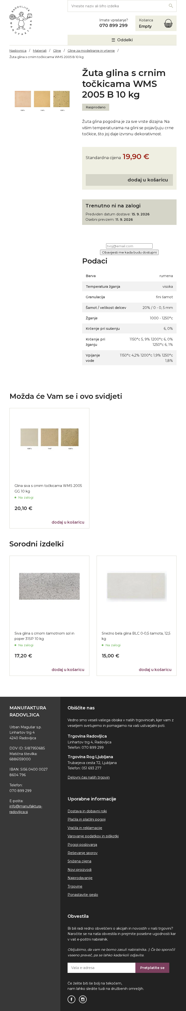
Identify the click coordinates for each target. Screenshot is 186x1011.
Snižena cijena (79, 861)
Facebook (71, 999)
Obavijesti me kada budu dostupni (129, 252)
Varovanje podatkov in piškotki (93, 836)
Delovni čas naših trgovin (89, 777)
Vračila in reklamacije (85, 828)
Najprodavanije (80, 878)
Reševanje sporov (83, 853)
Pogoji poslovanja (82, 844)
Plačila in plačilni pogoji (87, 819)
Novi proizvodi (80, 869)
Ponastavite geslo (83, 894)
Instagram (83, 999)
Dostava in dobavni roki (87, 811)
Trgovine (75, 886)
